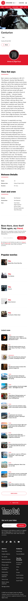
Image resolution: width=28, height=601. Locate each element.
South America (19, 578)
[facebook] (10, 542)
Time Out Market (20, 554)
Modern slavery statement (5, 583)
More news (14, 493)
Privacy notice (5, 565)
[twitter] (15, 542)
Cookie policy (5, 572)
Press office (4, 551)
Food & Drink (15, 7)
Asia (17, 569)
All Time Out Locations (19, 563)
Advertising (19, 551)
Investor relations (6, 554)
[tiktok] (6, 542)
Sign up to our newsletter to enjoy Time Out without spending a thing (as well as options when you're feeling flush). (13, 233)
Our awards (4, 557)
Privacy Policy (8, 243)
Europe (18, 572)
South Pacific (19, 580)
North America (19, 575)
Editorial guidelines (6, 562)
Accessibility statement (5, 575)
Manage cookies (5, 586)
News (2, 7)
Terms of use (5, 579)
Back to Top (15, 502)
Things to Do (8, 7)
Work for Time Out (6, 559)
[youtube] (19, 542)
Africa (17, 567)
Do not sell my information (5, 568)
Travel (21, 7)
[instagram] (2, 542)
